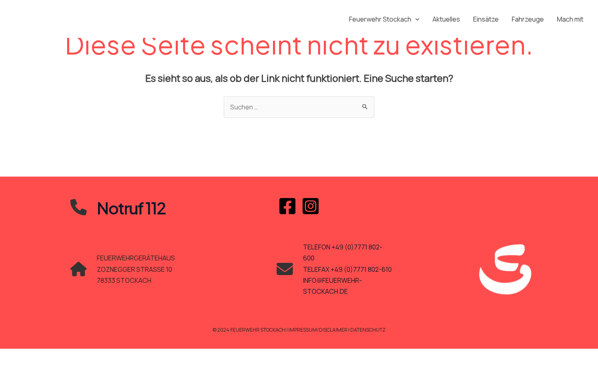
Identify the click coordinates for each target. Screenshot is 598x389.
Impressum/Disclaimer (318, 329)
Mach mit (570, 19)
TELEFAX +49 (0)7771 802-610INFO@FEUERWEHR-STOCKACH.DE (347, 280)
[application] (415, 19)
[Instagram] (310, 206)
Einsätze (486, 19)
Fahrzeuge (528, 19)
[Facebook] (287, 206)
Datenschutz (368, 329)
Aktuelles (446, 19)
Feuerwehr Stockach (380, 19)
